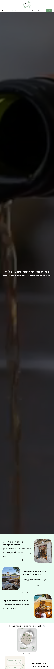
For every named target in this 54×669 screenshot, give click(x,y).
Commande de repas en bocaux (23, 10)
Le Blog (38, 10)
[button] (16, 10)
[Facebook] (2, 10)
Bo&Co (15, 10)
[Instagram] (4, 10)
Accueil (11, 10)
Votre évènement (32, 10)
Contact (42, 10)
